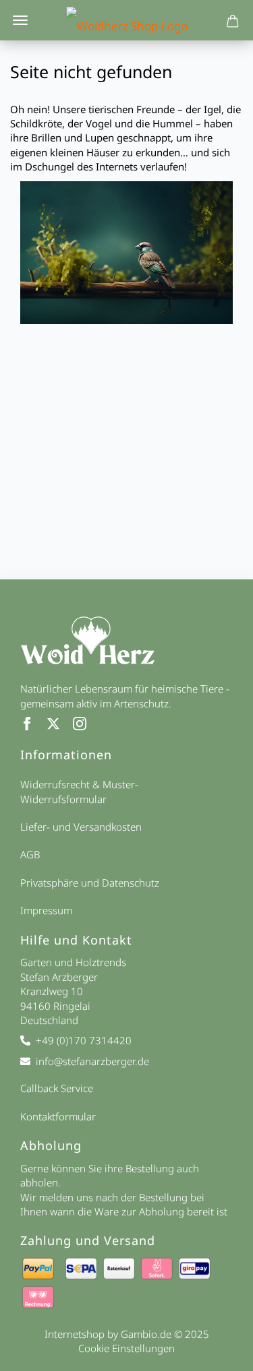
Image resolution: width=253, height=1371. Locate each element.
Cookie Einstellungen (126, 1348)
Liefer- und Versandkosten (81, 826)
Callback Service (56, 1088)
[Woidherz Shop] (127, 20)
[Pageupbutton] (226, 1352)
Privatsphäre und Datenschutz (89, 882)
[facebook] (33, 726)
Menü (20, 20)
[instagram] (84, 726)
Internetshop (75, 1334)
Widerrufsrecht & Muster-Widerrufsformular (79, 791)
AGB (30, 854)
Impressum (46, 910)
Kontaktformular (58, 1116)
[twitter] (60, 726)
